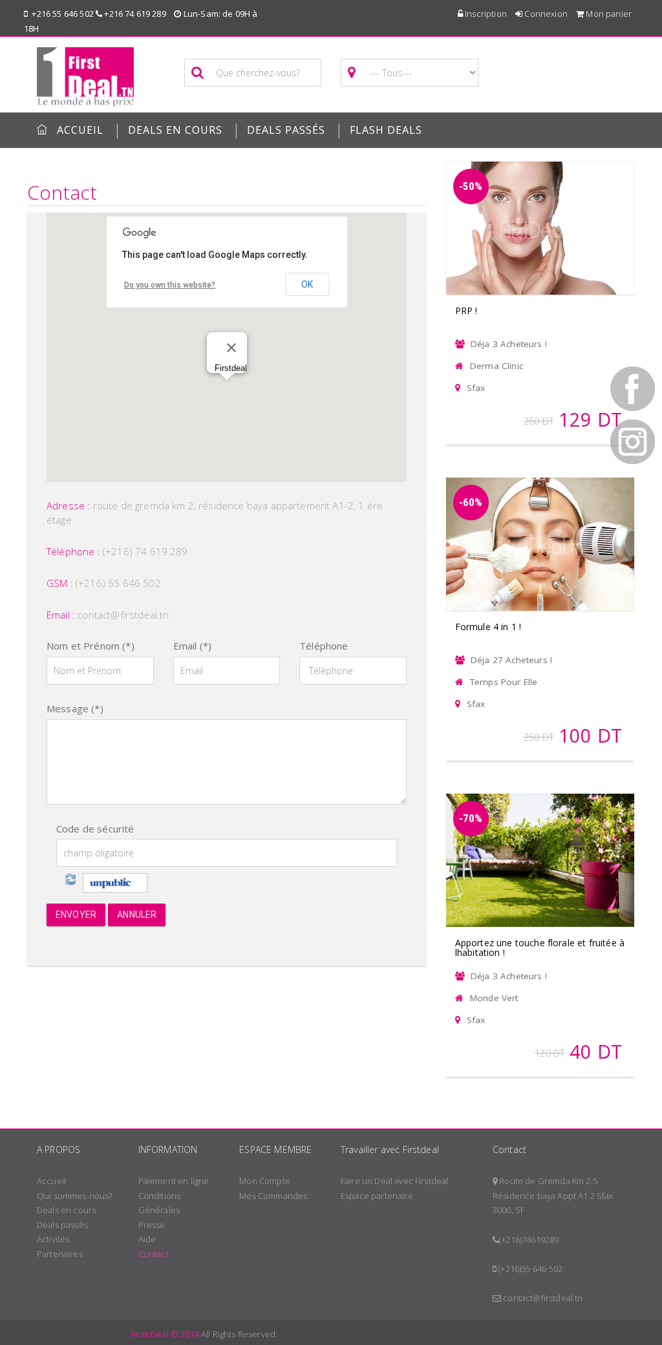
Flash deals (386, 130)
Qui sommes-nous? (74, 1196)
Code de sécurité (95, 828)
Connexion (545, 13)
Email (192, 645)
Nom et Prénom (90, 645)
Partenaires (60, 1254)
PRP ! (466, 310)
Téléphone (323, 645)
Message (75, 708)
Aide (147, 1239)
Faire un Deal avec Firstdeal (394, 1181)
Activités (53, 1239)
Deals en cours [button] (175, 130)
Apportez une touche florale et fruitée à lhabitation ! (540, 947)
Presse (152, 1225)
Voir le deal (540, 211)
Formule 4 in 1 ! (488, 626)
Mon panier (608, 13)
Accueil (51, 1181)
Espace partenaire (377, 1196)
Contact (153, 1254)
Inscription (485, 13)
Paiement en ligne (173, 1181)
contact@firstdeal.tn (123, 614)
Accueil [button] (80, 130)
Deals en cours (66, 1210)
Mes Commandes (273, 1196)
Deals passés (286, 130)
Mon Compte (264, 1181)
